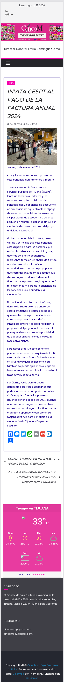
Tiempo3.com (38, 574)
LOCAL (11, 83)
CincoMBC (31, 124)
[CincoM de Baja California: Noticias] (32, 25)
